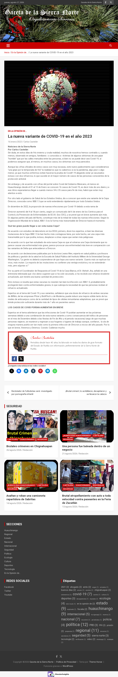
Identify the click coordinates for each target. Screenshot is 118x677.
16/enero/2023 (15, 142)
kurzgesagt (96, 615)
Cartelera (12, 439)
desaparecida (82, 599)
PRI (102, 625)
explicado (71, 609)
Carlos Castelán (31, 142)
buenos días (68, 590)
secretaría (66, 636)
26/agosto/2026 (13, 450)
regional (87, 630)
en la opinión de (86, 603)
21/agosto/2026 (69, 453)
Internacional (10, 546)
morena (106, 615)
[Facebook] (14, 358)
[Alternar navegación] (8, 45)
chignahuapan (103, 590)
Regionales (98, 485)
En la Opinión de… (12, 573)
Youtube (8, 594)
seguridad (81, 635)
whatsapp (101, 639)
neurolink (85, 620)
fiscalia (82, 609)
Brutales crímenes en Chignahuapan (29, 446)
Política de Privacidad (66, 662)
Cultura (7, 561)
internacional (78, 614)
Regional (8, 534)
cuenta (96, 595)
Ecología (8, 557)
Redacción (28, 450)
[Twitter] (21, 358)
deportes (68, 598)
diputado (94, 599)
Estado (7, 538)
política (77, 624)
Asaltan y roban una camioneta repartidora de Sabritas (25, 497)
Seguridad (42, 439)
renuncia (104, 631)
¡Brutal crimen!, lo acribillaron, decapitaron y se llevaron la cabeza (86, 392)
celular (80, 590)
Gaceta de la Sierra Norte (91, 2)
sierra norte (100, 635)
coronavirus (66, 595)
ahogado (76, 587)
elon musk (71, 604)
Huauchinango (27, 439)
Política (7, 553)
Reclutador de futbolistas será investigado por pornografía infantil (32, 392)
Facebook (9, 587)
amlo (87, 587)
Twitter (7, 591)
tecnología (67, 639)
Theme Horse (95, 662)
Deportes (8, 565)
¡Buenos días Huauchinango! (77, 436)
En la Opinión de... (17, 131)
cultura (105, 595)
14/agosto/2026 (13, 503)
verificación (81, 639)
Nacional (8, 542)
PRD (94, 625)
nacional (70, 619)
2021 (65, 587)
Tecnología (9, 569)
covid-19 (82, 594)
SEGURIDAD (14, 406)
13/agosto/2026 (69, 507)
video (91, 639)
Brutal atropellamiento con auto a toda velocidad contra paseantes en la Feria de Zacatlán (86, 499)
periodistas (97, 620)
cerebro (89, 590)
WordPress (68, 666)
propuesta (69, 631)
